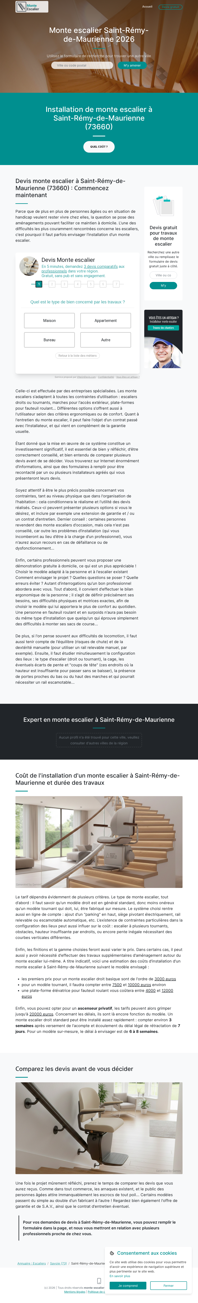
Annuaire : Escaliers (31, 1263)
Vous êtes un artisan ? (128, 376)
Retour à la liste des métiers (77, 355)
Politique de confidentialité (104, 1291)
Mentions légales (74, 1291)
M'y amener (132, 65)
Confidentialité (106, 376)
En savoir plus (120, 1276)
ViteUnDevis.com (86, 376)
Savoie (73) (58, 1263)
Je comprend (128, 1286)
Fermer (169, 1286)
